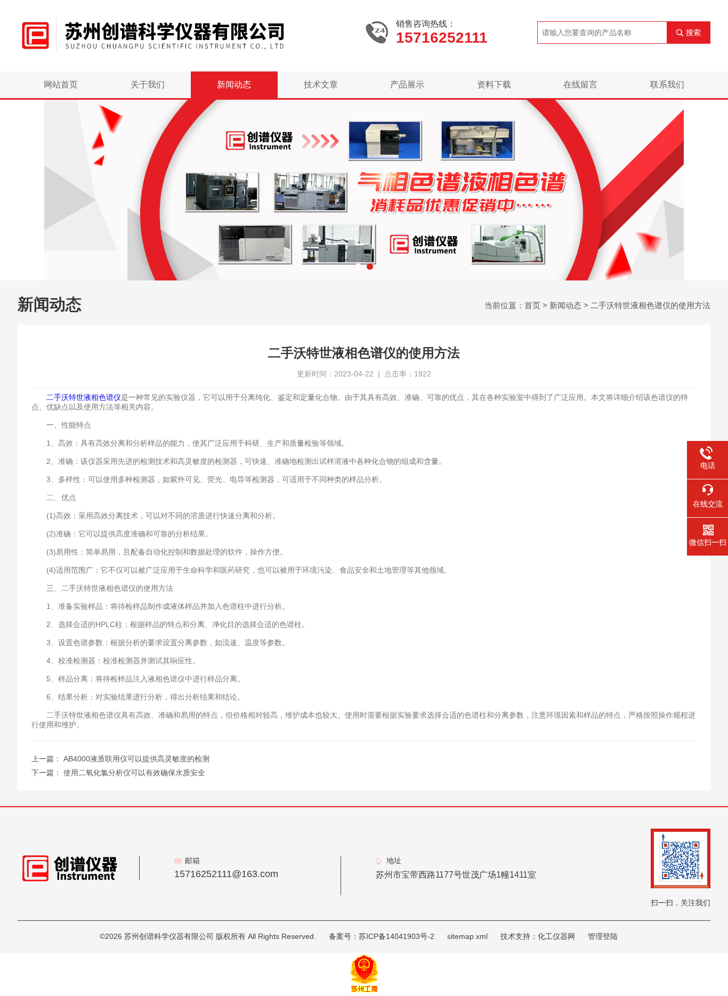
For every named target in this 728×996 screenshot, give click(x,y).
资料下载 (494, 84)
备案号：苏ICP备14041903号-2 (381, 936)
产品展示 (407, 84)
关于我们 (148, 84)
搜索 (693, 32)
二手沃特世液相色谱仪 (83, 397)
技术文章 (321, 84)
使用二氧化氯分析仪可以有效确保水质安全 (134, 772)
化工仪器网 (556, 936)
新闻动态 (234, 84)
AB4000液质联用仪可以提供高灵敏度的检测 (136, 758)
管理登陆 (603, 936)
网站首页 (61, 84)
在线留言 (580, 84)
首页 (532, 305)
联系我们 (667, 84)
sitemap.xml (467, 936)
